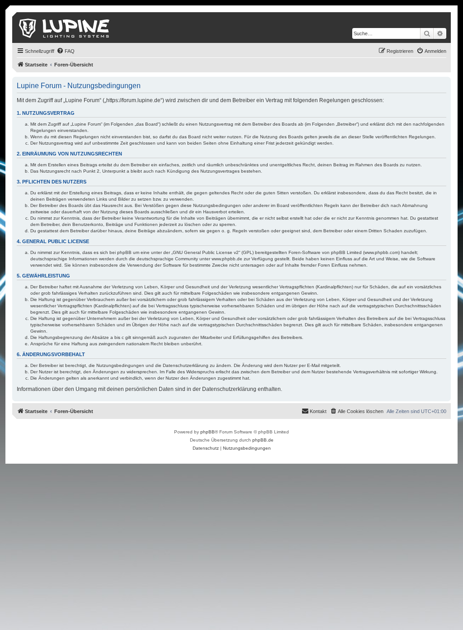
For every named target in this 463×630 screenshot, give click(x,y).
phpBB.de (263, 439)
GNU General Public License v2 (206, 252)
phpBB (207, 431)
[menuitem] (66, 51)
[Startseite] (64, 27)
